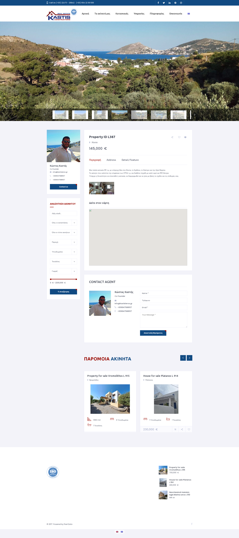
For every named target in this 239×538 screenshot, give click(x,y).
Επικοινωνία (176, 13)
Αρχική (85, 13)
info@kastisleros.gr (123, 303)
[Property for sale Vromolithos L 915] (110, 399)
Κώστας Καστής (124, 292)
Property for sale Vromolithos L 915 (108, 375)
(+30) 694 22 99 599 (85, 2)
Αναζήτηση (64, 292)
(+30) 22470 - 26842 (65, 2)
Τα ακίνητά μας (102, 13)
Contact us (63, 187)
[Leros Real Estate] (62, 14)
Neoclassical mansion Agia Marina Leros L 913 (179, 493)
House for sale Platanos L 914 (160, 375)
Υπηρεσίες (139, 13)
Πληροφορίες (157, 13)
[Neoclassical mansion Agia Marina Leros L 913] (163, 495)
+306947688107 (125, 307)
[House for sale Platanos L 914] (166, 399)
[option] (119, 71)
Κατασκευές (122, 13)
